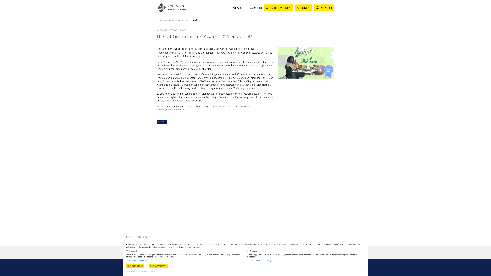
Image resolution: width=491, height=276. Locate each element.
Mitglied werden (278, 8)
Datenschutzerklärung (146, 271)
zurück (163, 121)
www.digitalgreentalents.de (171, 109)
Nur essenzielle (135, 266)
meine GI (325, 8)
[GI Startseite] (171, 8)
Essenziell (133, 251)
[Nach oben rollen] (485, 270)
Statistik (253, 251)
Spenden (303, 8)
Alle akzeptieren (158, 266)
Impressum (130, 271)
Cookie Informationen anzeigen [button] (139, 261)
